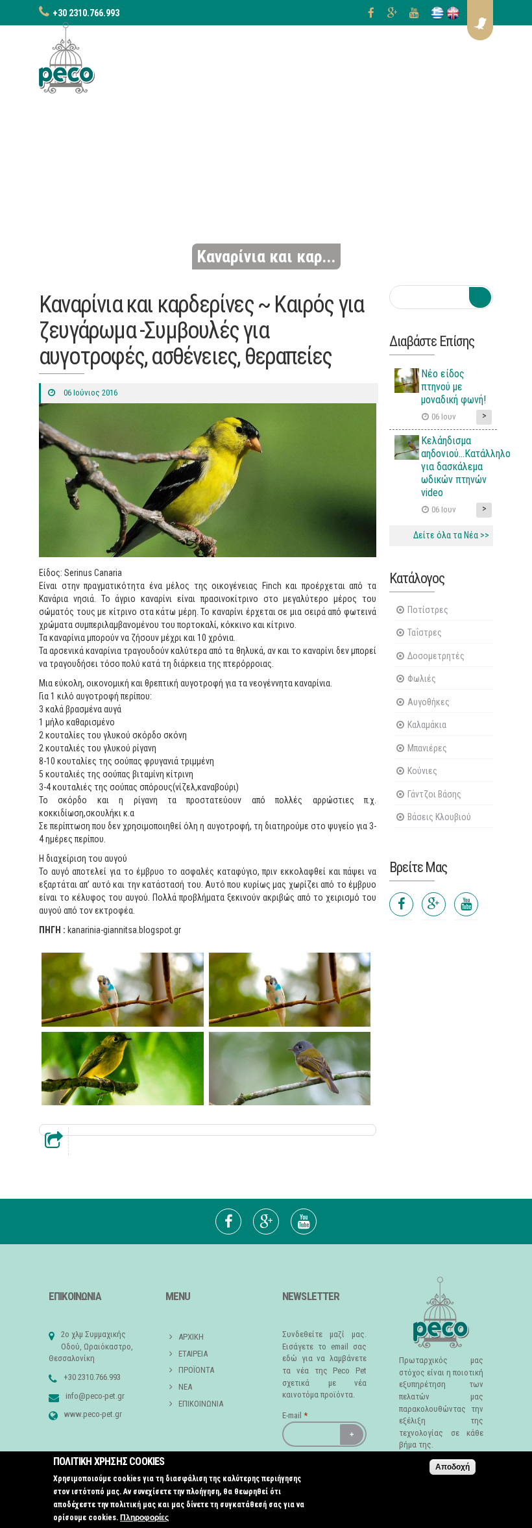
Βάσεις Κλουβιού (439, 817)
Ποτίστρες (427, 610)
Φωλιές (421, 678)
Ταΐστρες (424, 632)
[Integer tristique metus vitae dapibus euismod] (123, 990)
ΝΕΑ (185, 1387)
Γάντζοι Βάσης (434, 794)
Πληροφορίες (144, 1517)
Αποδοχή (452, 1467)
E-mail (295, 1415)
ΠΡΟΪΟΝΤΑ (196, 1370)
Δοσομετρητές (436, 656)
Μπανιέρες (427, 748)
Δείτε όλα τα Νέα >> (451, 535)
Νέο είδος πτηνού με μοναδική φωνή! (453, 387)
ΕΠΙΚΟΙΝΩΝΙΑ (200, 1404)
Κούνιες (422, 771)
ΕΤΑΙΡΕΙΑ (193, 1354)
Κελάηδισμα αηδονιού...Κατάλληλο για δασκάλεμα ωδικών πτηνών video (466, 466)
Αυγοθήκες (428, 702)
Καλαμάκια (426, 725)
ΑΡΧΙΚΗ (191, 1337)
